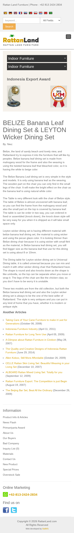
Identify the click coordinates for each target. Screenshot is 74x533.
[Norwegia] (15, 12)
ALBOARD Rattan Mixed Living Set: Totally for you (34, 372)
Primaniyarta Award (14, 427)
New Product (10, 464)
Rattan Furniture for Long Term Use (26, 334)
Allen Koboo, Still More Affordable (24, 357)
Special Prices (11, 469)
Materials (8, 453)
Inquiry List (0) (11, 448)
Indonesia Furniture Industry (22, 328)
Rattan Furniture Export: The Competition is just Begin (36, 381)
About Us (8, 432)
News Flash (9, 422)
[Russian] (25, 12)
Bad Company (11, 443)
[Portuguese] (30, 12)
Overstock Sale (11, 474)
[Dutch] (40, 12)
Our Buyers (9, 438)
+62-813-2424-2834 (23, 494)
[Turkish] (45, 12)
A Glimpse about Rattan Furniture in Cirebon (31, 339)
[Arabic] (50, 12)
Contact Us (9, 459)
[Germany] (10, 12)
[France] (20, 12)
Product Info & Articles (15, 417)
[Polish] (35, 12)
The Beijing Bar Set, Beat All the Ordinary (29, 390)
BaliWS (45, 529)
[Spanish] (5, 12)
